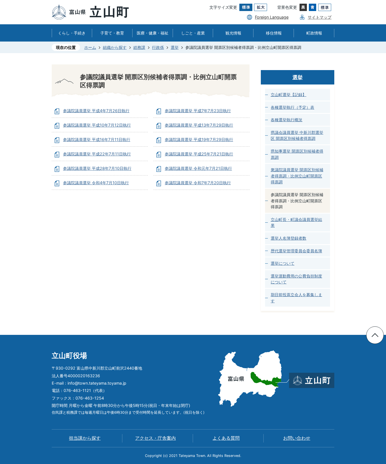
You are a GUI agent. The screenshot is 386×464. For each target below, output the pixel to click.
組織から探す (115, 47)
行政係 (158, 47)
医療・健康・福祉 (152, 33)
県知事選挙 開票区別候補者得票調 (297, 154)
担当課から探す (85, 438)
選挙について (282, 263)
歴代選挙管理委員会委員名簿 (296, 250)
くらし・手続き (72, 33)
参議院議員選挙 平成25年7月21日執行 (199, 153)
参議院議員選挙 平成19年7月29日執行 (199, 139)
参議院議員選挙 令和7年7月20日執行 (198, 182)
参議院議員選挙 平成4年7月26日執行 (96, 110)
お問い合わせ (296, 438)
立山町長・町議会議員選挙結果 (296, 222)
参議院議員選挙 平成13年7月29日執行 (199, 125)
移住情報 (274, 33)
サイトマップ (319, 17)
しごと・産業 (193, 33)
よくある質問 (226, 438)
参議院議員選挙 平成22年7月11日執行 (97, 153)
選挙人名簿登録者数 (288, 238)
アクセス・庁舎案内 (155, 438)
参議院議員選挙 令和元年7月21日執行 (198, 168)
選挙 (175, 47)
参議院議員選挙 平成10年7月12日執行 (97, 125)
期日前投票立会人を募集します (296, 297)
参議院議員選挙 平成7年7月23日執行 (198, 110)
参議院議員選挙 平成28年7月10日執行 (97, 168)
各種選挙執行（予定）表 (292, 107)
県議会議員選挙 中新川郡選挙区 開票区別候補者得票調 (297, 135)
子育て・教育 (112, 33)
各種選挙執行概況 (286, 119)
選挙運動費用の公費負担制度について (296, 279)
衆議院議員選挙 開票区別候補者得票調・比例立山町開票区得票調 (297, 175)
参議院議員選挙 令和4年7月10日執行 (96, 182)
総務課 (139, 47)
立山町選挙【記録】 (288, 94)
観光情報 (233, 33)
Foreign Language (272, 17)
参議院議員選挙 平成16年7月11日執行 (96, 139)
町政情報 (314, 33)
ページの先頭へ (375, 335)
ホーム (90, 47)
